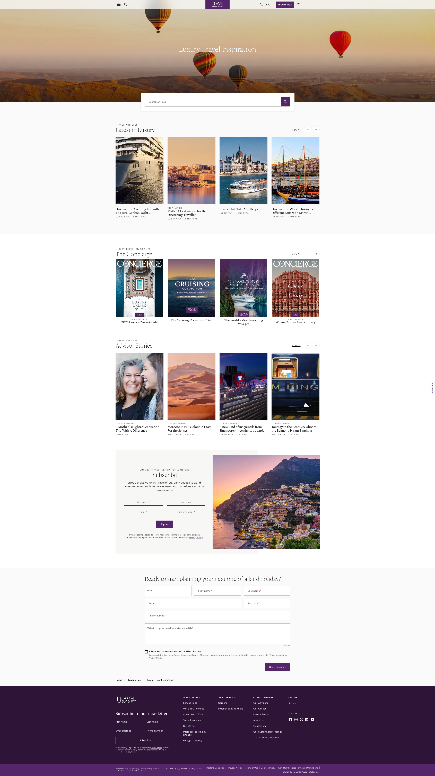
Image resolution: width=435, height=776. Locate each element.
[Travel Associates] (217, 4)
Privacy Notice (235, 767)
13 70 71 (269, 4)
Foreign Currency (193, 740)
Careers (222, 702)
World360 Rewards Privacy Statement (301, 772)
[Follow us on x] (301, 720)
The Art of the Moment (266, 737)
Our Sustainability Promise (268, 731)
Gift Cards (189, 725)
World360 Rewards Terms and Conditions (298, 767)
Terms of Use (177, 534)
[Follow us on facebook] (291, 720)
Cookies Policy (268, 767)
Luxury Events (261, 714)
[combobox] (217, 102)
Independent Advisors (230, 708)
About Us (258, 720)
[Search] (125, 4)
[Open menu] (119, 4)
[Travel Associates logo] (126, 704)
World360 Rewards (193, 708)
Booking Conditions (215, 767)
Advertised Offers (193, 714)
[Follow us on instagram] (296, 720)
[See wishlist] (298, 5)
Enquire (285, 4)
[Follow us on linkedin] (307, 720)
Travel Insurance (192, 720)
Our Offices (259, 708)
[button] (285, 102)
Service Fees (190, 702)
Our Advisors (260, 702)
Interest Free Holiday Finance (194, 733)
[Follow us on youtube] (312, 720)
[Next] (316, 129)
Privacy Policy (196, 537)
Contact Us (259, 725)
